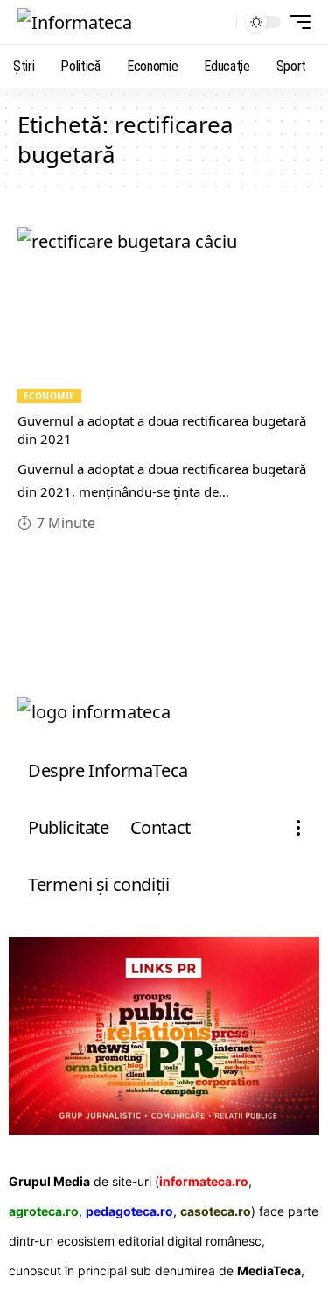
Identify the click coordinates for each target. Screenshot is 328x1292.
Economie (49, 396)
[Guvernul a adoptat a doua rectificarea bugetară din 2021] (164, 315)
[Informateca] (74, 22)
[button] (219, 22)
